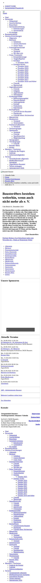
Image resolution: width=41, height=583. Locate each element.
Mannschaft (17, 85)
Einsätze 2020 (23, 74)
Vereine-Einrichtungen (13, 36)
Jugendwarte (18, 93)
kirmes (11, 147)
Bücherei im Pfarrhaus (8, 372)
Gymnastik (4, 360)
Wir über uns (18, 53)
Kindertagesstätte (15, 96)
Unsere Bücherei (19, 44)
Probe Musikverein (7, 377)
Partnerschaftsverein (17, 125)
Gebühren (17, 42)
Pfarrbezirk (17, 113)
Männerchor (13, 117)
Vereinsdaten (18, 123)
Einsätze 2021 (23, 72)
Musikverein (13, 119)
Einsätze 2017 (23, 80)
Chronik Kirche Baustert (22, 112)
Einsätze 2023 (23, 68)
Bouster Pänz (5, 355)
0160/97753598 (10, 6)
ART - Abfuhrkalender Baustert (11, 390)
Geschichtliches (15, 23)
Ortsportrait (13, 21)
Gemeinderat (18, 31)
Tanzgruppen (14, 140)
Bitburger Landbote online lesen (11, 395)
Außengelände (19, 102)
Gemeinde (9, 19)
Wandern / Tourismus (13, 149)
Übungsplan (18, 95)
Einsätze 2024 (23, 66)
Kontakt (16, 104)
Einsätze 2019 (23, 76)
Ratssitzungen (18, 29)
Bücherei (12, 40)
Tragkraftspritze (19, 59)
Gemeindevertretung (16, 27)
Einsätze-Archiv (19, 64)
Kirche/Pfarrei (14, 110)
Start (7, 17)
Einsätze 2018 (23, 78)
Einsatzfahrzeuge (19, 57)
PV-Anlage (13, 32)
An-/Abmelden (6, 400)
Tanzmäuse (4, 383)
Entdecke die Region (17, 151)
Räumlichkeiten (19, 100)
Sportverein (13, 130)
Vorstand (16, 51)
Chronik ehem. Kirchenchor (23, 115)
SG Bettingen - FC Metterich (10, 349)
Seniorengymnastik (7, 366)
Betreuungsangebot (20, 98)
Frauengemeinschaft (17, 47)
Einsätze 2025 (23, 63)
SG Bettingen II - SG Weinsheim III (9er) (14, 342)
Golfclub (12, 153)
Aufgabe (16, 91)
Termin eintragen (15, 166)
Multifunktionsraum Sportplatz (16, 161)
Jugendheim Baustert (17, 164)
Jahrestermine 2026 (16, 168)
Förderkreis (17, 106)
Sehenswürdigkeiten (17, 155)
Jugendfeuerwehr (15, 87)
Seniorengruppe (15, 128)
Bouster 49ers (14, 145)
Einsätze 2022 (23, 70)
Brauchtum (13, 25)
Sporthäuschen (19, 136)
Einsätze (16, 61)
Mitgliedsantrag (19, 138)
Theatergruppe (14, 142)
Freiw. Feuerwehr (15, 55)
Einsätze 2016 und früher (27, 81)
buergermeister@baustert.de (14, 8)
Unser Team (17, 46)
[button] (20, 330)
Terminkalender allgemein (19, 159)
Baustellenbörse (11, 34)
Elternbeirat (17, 108)
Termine (8, 157)
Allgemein (13, 38)
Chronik (16, 49)
